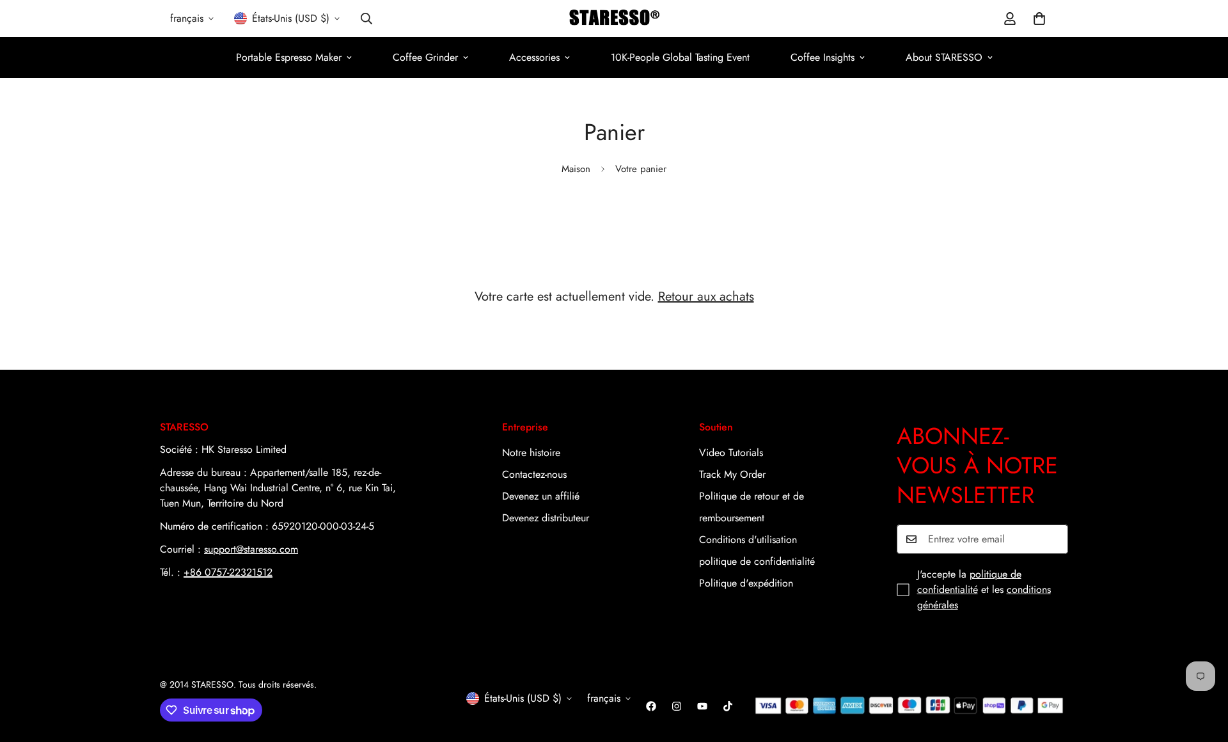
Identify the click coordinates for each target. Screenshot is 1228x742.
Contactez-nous (534, 474)
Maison (576, 169)
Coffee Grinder (425, 57)
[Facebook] (651, 706)
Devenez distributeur (545, 517)
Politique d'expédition (746, 583)
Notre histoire (531, 452)
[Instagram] (677, 706)
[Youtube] (702, 706)
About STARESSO (944, 57)
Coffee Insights (822, 57)
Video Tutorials (731, 452)
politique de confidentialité (757, 561)
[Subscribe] (1054, 539)
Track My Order (732, 474)
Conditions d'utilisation (748, 539)
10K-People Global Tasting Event (680, 57)
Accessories (534, 57)
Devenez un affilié (540, 496)
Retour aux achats (706, 296)
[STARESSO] (614, 19)
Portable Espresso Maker (289, 57)
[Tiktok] (728, 706)
